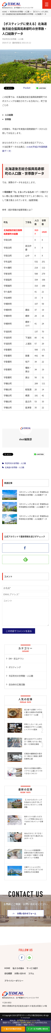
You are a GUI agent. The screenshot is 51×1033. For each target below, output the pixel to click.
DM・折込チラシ (16, 658)
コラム (31, 973)
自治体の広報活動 (17, 684)
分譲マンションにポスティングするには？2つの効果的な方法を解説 (33, 869)
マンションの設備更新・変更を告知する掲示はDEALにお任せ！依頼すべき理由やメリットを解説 (34, 854)
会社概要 (8, 973)
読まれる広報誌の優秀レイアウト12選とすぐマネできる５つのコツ (33, 771)
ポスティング (15, 667)
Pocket (26, 87)
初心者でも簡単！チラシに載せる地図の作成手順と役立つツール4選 (33, 712)
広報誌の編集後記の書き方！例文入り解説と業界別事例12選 (33, 756)
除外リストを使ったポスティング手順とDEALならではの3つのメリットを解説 (33, 820)
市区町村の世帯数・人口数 (15, 463)
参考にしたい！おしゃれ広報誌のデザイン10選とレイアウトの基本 (33, 727)
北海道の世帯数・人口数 (14, 467)
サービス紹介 (32, 968)
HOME (7, 968)
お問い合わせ (20, 973)
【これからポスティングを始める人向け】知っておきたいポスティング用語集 (33, 803)
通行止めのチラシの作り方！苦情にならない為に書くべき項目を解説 (33, 741)
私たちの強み (18, 968)
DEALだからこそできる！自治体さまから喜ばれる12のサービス (33, 835)
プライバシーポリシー (13, 980)
